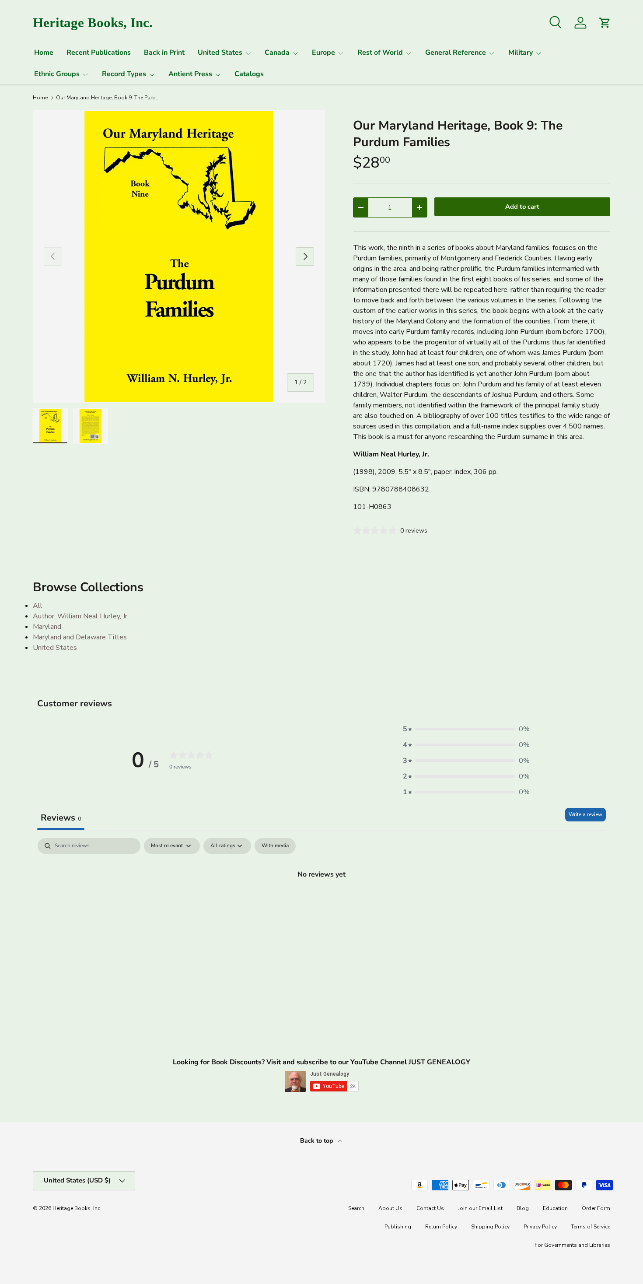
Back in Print (164, 52)
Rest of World (380, 52)
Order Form (596, 1208)
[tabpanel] (321, 904)
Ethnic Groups (57, 74)
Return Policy (441, 1226)
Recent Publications (98, 52)
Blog (523, 1208)
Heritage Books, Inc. (76, 1208)
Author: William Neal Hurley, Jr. (81, 616)
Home (43, 52)
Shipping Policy (490, 1226)
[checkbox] (275, 846)
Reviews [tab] (61, 818)
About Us (390, 1208)
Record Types (124, 74)
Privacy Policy (540, 1226)
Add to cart (522, 206)
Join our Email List (480, 1208)
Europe (323, 52)
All (37, 605)
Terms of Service (590, 1226)
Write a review (585, 814)
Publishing (397, 1226)
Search (356, 1208)
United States (220, 52)
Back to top (317, 1141)
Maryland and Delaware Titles (80, 637)
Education (555, 1208)
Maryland (47, 626)
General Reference (455, 52)
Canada (277, 52)
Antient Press (190, 74)
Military (520, 52)
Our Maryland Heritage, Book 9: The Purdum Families (108, 97)
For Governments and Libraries (572, 1245)
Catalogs (249, 74)
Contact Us (430, 1208)
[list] (179, 256)
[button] (466, 729)
